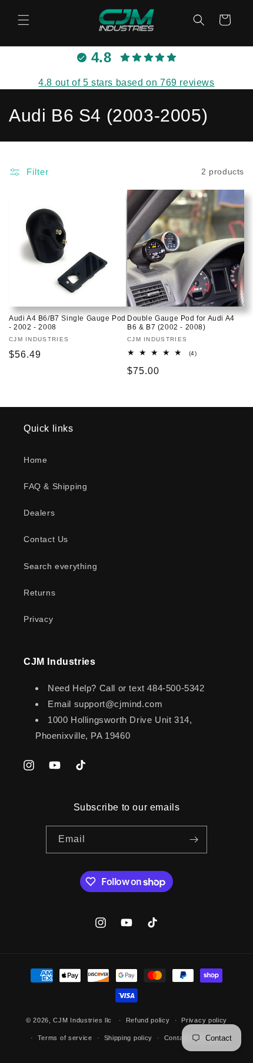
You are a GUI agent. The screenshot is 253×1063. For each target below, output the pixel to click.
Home (35, 460)
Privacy (38, 619)
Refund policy (148, 1020)
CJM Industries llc (82, 1020)
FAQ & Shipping (55, 486)
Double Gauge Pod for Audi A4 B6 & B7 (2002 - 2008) (181, 323)
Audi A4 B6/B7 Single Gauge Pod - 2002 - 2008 (67, 323)
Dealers (39, 512)
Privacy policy (204, 1020)
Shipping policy (128, 1037)
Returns (39, 592)
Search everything (60, 566)
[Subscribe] (194, 839)
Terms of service (65, 1037)
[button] (23, 20)
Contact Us (46, 539)
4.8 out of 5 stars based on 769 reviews (126, 83)
